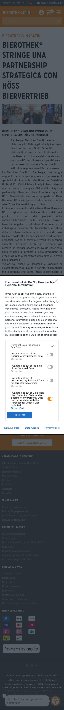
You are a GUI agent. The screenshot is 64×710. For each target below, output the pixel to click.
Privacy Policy (52, 427)
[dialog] (32, 355)
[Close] (57, 282)
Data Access (32, 427)
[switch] (50, 354)
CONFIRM (19, 415)
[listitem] (32, 346)
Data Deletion (12, 427)
